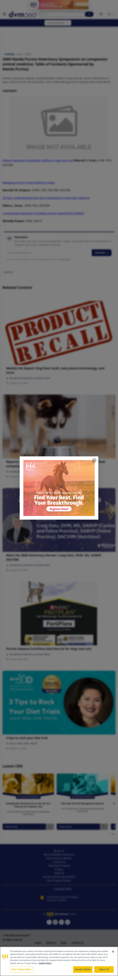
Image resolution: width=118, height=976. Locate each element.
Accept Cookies (82, 969)
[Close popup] (94, 460)
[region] (59, 961)
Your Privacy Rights (21, 969)
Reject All (104, 969)
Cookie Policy (44, 963)
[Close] (113, 951)
